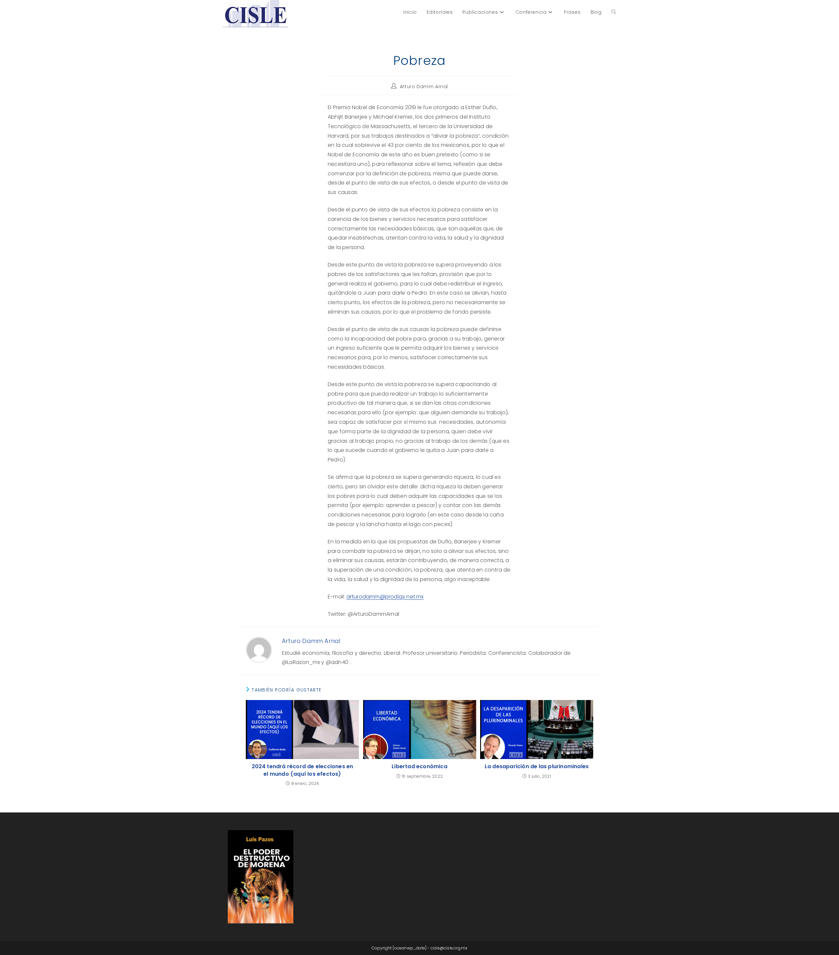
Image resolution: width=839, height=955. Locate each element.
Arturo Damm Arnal (424, 86)
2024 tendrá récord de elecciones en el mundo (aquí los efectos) (302, 770)
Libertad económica (419, 766)
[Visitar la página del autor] (259, 649)
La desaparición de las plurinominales (537, 766)
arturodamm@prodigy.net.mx (385, 596)
